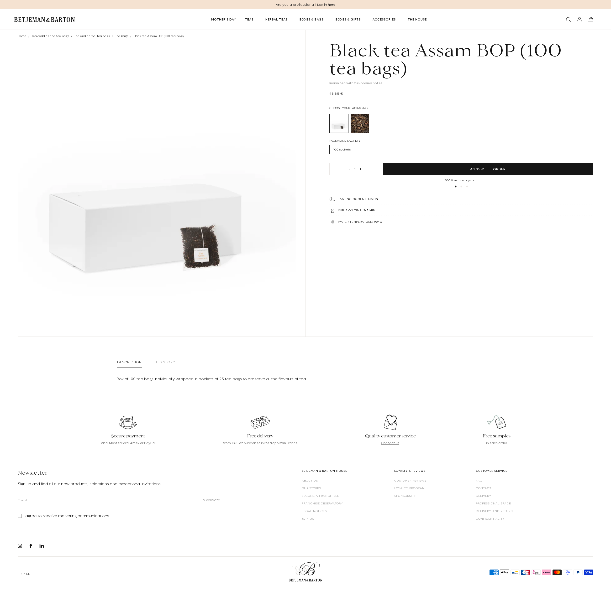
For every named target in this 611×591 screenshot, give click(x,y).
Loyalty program (409, 488)
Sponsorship (405, 496)
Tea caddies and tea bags (50, 36)
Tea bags (121, 36)
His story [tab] (165, 362)
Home (22, 36)
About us (310, 480)
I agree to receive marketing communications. (67, 516)
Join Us (308, 518)
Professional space (493, 503)
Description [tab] (129, 362)
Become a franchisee (320, 496)
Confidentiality (490, 518)
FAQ (479, 480)
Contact (483, 488)
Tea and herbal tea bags (92, 36)
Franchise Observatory (322, 503)
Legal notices (314, 511)
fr (19, 573)
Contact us (390, 443)
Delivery (483, 496)
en (28, 573)
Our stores (311, 488)
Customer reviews (410, 480)
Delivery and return (494, 511)
